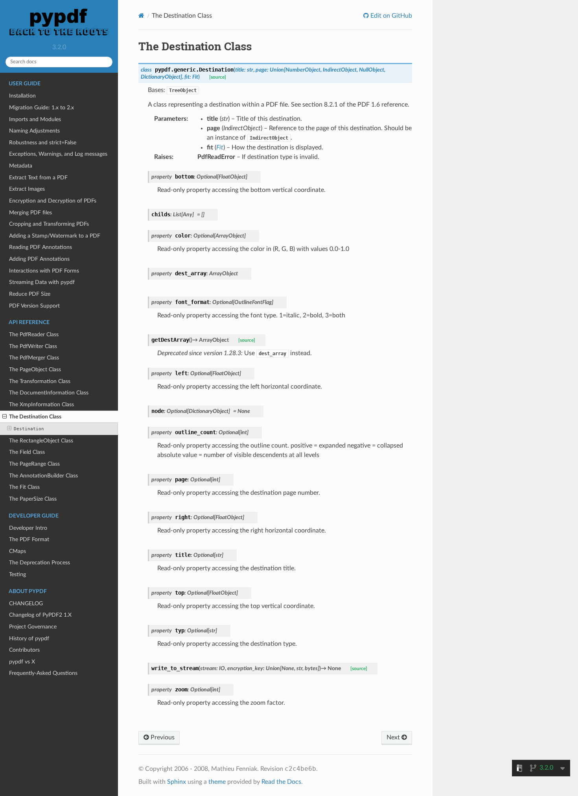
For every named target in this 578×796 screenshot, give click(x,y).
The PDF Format (29, 539)
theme (217, 782)
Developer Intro (28, 528)
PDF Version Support (34, 306)
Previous (162, 737)
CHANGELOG (26, 603)
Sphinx (176, 782)
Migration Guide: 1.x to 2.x (41, 108)
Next (394, 737)
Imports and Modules (35, 119)
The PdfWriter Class (33, 346)
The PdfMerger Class (34, 358)
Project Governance (33, 627)
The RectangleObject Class (41, 441)
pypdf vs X (22, 662)
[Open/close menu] (4, 416)
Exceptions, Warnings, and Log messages (58, 154)
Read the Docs (281, 782)
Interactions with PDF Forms (44, 271)
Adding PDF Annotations (39, 259)
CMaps (17, 551)
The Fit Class (24, 487)
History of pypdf (29, 638)
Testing (17, 574)
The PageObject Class (35, 369)
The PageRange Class (34, 464)
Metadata (20, 166)
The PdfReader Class (34, 334)
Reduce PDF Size (29, 294)
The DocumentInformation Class (48, 393)
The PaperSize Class (33, 499)
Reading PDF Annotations (40, 247)
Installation (22, 96)
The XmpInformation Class (41, 404)
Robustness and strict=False (42, 143)
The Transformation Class (39, 381)
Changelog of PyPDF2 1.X (40, 615)
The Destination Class (35, 417)
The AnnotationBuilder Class (43, 476)
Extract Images (27, 189)
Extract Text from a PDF (38, 178)
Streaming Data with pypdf (42, 282)
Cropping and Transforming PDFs (49, 224)
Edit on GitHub (390, 16)
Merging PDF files (30, 213)
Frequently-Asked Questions (43, 673)
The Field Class (27, 452)
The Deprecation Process (39, 563)
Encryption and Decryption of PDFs (52, 201)
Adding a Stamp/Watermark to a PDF (54, 236)
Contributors (24, 650)
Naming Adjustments (34, 131)
